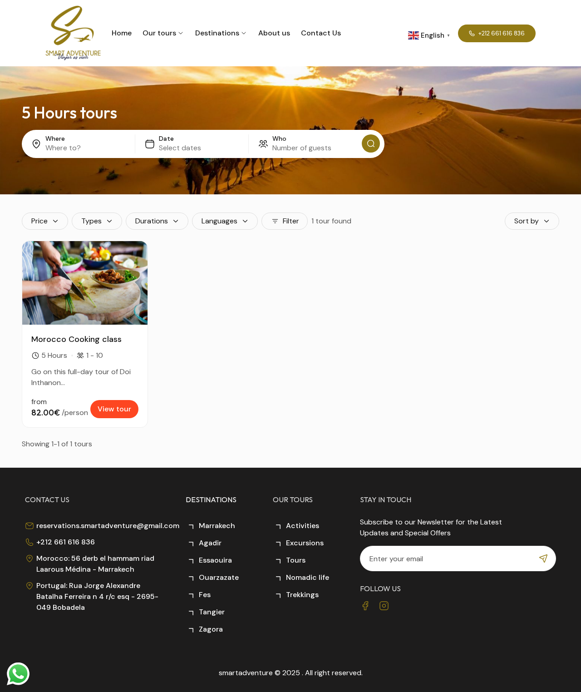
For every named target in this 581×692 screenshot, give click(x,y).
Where (55, 138)
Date (166, 138)
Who (279, 138)
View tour (114, 409)
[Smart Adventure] (73, 33)
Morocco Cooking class (76, 339)
